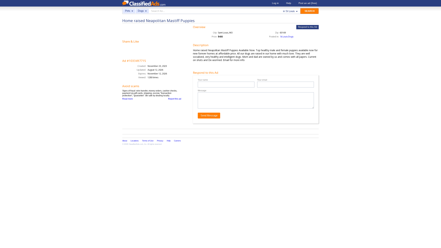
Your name (203, 80)
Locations (135, 141)
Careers (177, 141)
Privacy (160, 141)
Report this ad (174, 99)
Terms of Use (147, 141)
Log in (275, 3)
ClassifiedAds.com (136, 144)
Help (288, 3)
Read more (127, 99)
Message (202, 90)
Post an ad (308, 3)
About (124, 141)
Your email (262, 80)
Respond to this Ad (307, 27)
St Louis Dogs (286, 36)
